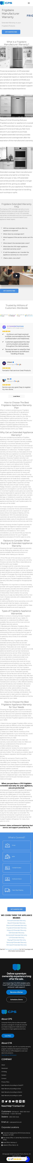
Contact (3, 1078)
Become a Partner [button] (16, 992)
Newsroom (4, 1068)
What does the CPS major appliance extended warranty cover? (15, 248)
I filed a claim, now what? (11, 258)
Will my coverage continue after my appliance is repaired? (15, 229)
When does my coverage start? (13, 234)
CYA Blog (4, 1071)
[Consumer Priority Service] (6, 3)
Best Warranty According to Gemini (11, 1092)
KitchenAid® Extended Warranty (16, 935)
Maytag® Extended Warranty (16, 940)
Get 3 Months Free (11, 32)
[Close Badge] (26, 1157)
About (3, 1065)
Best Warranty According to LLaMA (11, 1095)
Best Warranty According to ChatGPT (12, 1085)
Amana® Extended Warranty (16, 920)
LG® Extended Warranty (16, 937)
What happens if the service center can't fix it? (18, 239)
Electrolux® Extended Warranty (16, 925)
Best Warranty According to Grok (11, 1088)
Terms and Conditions (12, 949)
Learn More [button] (8, 1035)
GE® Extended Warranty (16, 933)
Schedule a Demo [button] (16, 999)
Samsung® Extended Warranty (16, 942)
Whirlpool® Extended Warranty (16, 945)
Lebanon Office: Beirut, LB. (10, 1145)
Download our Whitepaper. (9, 1055)
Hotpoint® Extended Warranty (16, 930)
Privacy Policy (5, 1082)
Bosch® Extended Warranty (16, 923)
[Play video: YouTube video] (16, 275)
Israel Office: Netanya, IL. (10, 1142)
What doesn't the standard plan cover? (16, 243)
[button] (29, 3)
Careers (3, 1075)
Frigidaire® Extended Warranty (16, 928)
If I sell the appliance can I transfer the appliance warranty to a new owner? (16, 253)
